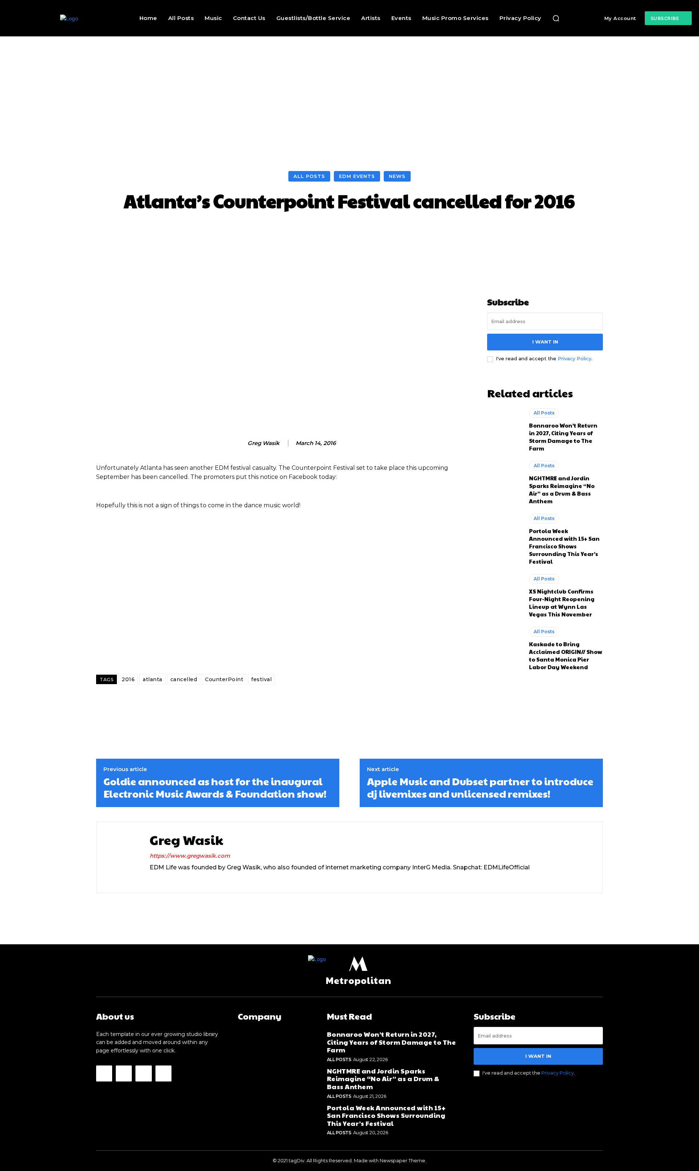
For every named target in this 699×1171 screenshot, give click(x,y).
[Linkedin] (165, 879)
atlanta (152, 679)
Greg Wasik (264, 443)
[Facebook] (104, 1073)
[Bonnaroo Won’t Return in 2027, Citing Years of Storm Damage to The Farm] (504, 429)
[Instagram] (152, 879)
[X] (190, 879)
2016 (128, 679)
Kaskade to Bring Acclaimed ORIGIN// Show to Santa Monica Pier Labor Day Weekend (565, 655)
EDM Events (357, 176)
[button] (556, 18)
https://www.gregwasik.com (190, 855)
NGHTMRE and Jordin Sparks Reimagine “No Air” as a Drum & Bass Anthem (562, 489)
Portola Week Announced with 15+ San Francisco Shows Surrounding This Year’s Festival (564, 546)
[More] (490, 232)
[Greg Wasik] (239, 443)
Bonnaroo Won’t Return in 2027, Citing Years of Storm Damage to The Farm (563, 436)
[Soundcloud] (178, 879)
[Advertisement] (349, 91)
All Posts (309, 176)
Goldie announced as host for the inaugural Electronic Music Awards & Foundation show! (215, 787)
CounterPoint (224, 679)
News (397, 176)
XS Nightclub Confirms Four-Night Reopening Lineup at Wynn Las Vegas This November (562, 602)
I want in (545, 342)
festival (261, 679)
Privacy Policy (574, 358)
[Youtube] (163, 1073)
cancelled (183, 679)
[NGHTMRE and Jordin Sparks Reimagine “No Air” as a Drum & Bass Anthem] (504, 482)
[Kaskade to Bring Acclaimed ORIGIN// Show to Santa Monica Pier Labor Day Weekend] (504, 647)
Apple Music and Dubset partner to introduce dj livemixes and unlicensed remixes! (480, 787)
